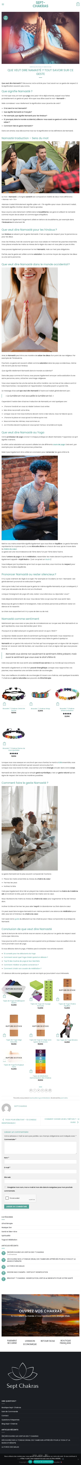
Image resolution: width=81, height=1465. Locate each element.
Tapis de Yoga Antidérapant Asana (14, 1002)
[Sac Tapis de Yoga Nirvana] (67, 1025)
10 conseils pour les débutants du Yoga (20, 953)
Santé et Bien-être (9, 1231)
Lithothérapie (7, 1223)
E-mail (7, 1167)
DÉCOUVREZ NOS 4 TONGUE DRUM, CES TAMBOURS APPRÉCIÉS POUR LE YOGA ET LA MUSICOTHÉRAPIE (41, 1260)
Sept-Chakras (40, 4)
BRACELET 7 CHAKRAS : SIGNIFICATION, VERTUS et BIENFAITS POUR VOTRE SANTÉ (40, 1278)
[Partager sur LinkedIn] (50, 1090)
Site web (7, 1177)
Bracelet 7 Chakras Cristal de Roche (14, 709)
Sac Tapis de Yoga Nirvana (67, 1040)
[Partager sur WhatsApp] (31, 1090)
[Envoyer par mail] (42, 1090)
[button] (3, 4)
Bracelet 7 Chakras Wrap (40, 709)
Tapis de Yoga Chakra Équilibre (67, 1005)
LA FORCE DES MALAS (15, 1266)
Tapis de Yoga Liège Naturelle (14, 1041)
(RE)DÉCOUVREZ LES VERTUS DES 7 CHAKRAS (25, 1252)
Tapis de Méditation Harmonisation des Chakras (40, 1077)
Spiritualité (34, 67)
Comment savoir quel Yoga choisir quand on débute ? (26, 957)
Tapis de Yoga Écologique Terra (14, 1066)
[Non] (78, 1460)
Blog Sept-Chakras (9, 1424)
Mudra (48, 559)
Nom (6, 1158)
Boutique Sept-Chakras (11, 1407)
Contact (5, 1415)
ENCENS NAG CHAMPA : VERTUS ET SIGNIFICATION (27, 1272)
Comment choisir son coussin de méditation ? (22, 968)
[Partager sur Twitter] (38, 1090)
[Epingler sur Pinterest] (46, 1090)
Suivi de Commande (10, 1411)
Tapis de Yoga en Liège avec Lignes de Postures (40, 1041)
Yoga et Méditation (44, 67)
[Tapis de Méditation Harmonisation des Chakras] (40, 1061)
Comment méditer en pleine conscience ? (21, 965)
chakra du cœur (10, 549)
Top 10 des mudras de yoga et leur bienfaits (22, 961)
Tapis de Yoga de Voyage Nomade (40, 1005)
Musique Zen (7, 1227)
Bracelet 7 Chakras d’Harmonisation (67, 709)
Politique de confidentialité (43, 1461)
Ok (30, 1461)
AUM (60, 762)
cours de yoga (59, 444)
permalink (64, 1098)
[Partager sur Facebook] (34, 1090)
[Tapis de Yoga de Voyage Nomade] (40, 989)
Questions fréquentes (10, 1420)
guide (17, 919)
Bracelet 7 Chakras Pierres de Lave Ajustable (14, 749)
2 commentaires (16, 1254)
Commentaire (10, 1139)
